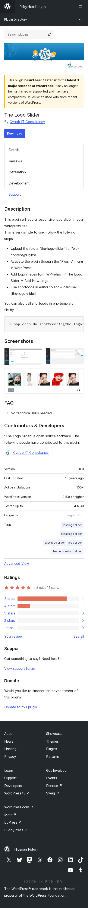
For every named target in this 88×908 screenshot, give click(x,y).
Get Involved (56, 770)
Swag (52, 793)
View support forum (19, 668)
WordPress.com (18, 807)
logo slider (75, 542)
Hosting (10, 749)
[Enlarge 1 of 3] (36, 354)
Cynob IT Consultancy (27, 122)
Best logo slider (72, 525)
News (8, 741)
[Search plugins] (49, 34)
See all (78, 636)
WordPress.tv (17, 793)
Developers (13, 786)
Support (15, 194)
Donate (54, 786)
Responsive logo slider (67, 551)
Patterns (53, 756)
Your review (13, 636)
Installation (17, 172)
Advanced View (16, 563)
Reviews (15, 161)
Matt (10, 815)
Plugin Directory (15, 19)
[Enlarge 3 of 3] (78, 374)
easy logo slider (54, 542)
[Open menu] (81, 6)
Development (19, 183)
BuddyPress (16, 830)
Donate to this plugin (20, 707)
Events (51, 778)
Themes (52, 741)
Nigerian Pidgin (26, 849)
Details (14, 150)
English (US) (75, 515)
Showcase (54, 733)
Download (14, 133)
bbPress (13, 822)
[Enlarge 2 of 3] (78, 354)
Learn (8, 770)
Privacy (10, 756)
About (9, 733)
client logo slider (71, 533)
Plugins (51, 749)
